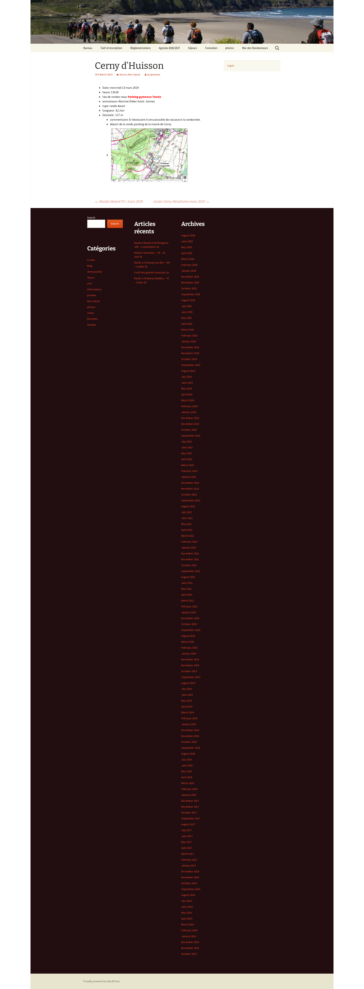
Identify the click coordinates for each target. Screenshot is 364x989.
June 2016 (187, 906)
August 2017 (188, 824)
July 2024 (186, 376)
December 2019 (190, 659)
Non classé (134, 74)
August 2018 (188, 753)
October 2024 (189, 359)
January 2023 (188, 477)
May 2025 (186, 318)
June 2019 (187, 694)
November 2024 (190, 353)
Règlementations (140, 48)
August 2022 (188, 506)
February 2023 (189, 471)
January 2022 (188, 547)
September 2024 (190, 365)
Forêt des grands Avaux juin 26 (151, 272)
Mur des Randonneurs (255, 48)
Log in (231, 65)
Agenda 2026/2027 (169, 48)
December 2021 (190, 553)
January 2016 (188, 936)
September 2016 (190, 889)
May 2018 (186, 771)
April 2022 (186, 530)
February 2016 (189, 930)
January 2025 (188, 341)
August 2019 (188, 683)
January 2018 (188, 795)
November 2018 (190, 736)
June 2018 (187, 765)
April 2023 (186, 459)
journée (91, 295)
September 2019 (190, 677)
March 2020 (187, 641)
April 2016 (186, 918)
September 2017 (190, 818)
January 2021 (188, 612)
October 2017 (189, 812)
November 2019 (190, 665)
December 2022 (190, 482)
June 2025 (187, 312)
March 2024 (187, 400)
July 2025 (186, 306)
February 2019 (189, 718)
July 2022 (186, 512)
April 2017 (186, 848)
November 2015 (190, 948)
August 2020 (188, 636)
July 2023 (186, 441)
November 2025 (190, 282)
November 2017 (190, 806)
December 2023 (190, 418)
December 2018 (190, 730)
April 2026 (186, 253)
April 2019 (186, 706)
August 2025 (188, 300)
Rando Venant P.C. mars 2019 (119, 201)
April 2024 (186, 394)
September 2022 (190, 500)
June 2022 (187, 518)
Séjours (192, 48)
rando (90, 313)
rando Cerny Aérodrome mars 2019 (181, 201)
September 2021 (190, 571)
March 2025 (187, 329)
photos (229, 48)
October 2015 (189, 954)
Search (91, 217)
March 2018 (187, 783)
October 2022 (189, 494)
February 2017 (189, 859)
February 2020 (189, 647)
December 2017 (190, 800)
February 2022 (189, 541)
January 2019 (188, 724)
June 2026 (187, 241)
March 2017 (187, 853)
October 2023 (189, 429)
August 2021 (188, 577)
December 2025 (190, 276)
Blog (89, 265)
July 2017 (186, 830)
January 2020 (188, 653)
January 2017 (188, 865)
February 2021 (189, 606)
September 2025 (190, 294)
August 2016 (188, 895)
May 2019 (186, 700)
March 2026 (187, 259)
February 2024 (189, 406)
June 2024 (187, 382)
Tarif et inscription (111, 48)
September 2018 (190, 747)
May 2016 (186, 912)
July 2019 (186, 689)
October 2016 (189, 883)
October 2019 (189, 671)
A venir (91, 260)
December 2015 (190, 942)
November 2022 (190, 488)
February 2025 (189, 335)
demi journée (94, 271)
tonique (91, 324)
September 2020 (190, 630)
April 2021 (186, 594)
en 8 (89, 283)
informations (94, 289)
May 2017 (186, 842)
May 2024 (186, 388)
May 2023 (186, 453)
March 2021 (187, 600)
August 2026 (188, 235)
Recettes (92, 318)
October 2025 (189, 288)
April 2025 (186, 323)
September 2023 (190, 435)
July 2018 (186, 759)
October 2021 (189, 565)
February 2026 (189, 265)
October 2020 (189, 624)
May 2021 (186, 588)
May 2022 (186, 524)
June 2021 (187, 583)
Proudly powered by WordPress (101, 981)
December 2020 (190, 618)
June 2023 (187, 447)
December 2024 (190, 347)
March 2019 (187, 712)
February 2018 (189, 789)
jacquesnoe (153, 74)
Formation (211, 48)
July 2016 (186, 901)
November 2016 (190, 877)
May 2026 (186, 247)
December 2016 (190, 871)
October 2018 (189, 742)
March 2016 (187, 924)
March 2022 (187, 535)
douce (122, 74)
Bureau (87, 48)
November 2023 (190, 424)
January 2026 (188, 270)
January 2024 (188, 412)
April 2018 (186, 777)
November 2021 (190, 559)
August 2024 (188, 371)
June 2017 (187, 836)
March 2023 (187, 465)
